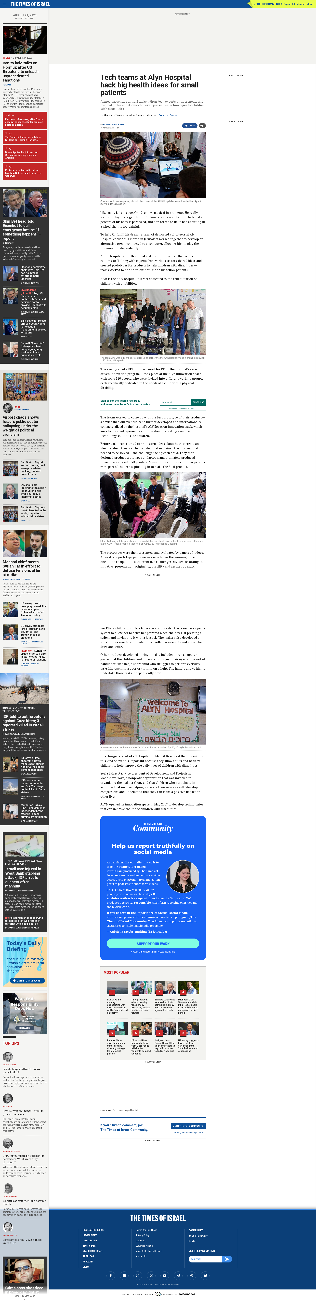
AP (24, 821)
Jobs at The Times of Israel (149, 1251)
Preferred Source (168, 115)
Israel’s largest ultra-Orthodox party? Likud (21, 1070)
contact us (141, 1256)
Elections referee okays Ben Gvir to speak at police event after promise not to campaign (24, 122)
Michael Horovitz (31, 283)
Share (191, 126)
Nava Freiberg (11, 579)
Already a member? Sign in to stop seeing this (153, 951)
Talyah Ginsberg (10, 1196)
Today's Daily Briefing (24, 946)
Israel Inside (90, 1240)
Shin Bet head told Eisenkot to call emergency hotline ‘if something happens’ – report (22, 230)
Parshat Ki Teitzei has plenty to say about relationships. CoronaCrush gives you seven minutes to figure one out (24, 1211)
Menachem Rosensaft (13, 1151)
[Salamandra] (187, 1294)
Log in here (197, 1132)
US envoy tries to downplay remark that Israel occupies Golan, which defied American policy (34, 609)
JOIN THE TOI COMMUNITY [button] (188, 1125)
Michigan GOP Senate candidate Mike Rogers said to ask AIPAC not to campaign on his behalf (188, 1006)
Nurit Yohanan (32, 928)
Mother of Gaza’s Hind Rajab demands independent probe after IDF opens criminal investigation (34, 810)
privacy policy (142, 1235)
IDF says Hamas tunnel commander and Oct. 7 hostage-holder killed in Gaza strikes (33, 786)
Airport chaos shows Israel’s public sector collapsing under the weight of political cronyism (21, 426)
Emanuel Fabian (12, 734)
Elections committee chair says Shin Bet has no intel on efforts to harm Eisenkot (33, 272)
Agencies (27, 619)
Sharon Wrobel (30, 478)
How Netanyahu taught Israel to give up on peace (23, 1112)
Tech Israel (118, 1110)
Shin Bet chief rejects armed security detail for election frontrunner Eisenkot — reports (34, 326)
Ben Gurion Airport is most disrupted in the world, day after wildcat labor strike (33, 512)
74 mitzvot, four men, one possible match (24, 1202)
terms (194, 408)
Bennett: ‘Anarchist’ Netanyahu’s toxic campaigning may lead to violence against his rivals (165, 1004)
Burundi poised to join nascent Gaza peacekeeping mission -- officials (21, 155)
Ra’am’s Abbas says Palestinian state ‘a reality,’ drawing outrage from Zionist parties (116, 1047)
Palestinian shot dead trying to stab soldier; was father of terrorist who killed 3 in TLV (24, 920)
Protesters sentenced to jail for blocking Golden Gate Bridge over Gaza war (23, 173)
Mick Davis (7, 1106)
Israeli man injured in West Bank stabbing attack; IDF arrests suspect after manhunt (23, 877)
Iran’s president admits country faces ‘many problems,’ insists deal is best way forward (140, 1006)
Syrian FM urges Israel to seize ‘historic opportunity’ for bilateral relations (33, 655)
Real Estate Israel (93, 1251)
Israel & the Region (93, 1230)
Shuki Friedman (9, 1065)
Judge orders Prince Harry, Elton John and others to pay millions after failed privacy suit (165, 1045)
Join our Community (268, 4)
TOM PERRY (25, 664)
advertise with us (144, 1246)
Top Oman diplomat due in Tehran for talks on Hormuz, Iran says (23, 138)
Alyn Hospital (131, 1110)
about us (140, 1240)
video (86, 1267)
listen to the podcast (29, 980)
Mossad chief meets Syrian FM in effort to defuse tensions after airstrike (21, 568)
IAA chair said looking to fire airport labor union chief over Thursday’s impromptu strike (33, 490)
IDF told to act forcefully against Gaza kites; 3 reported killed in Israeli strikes (23, 723)
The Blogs (88, 1256)
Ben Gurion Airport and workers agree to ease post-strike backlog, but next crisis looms (34, 468)
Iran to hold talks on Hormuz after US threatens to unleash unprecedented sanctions (21, 71)
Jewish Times (90, 1235)
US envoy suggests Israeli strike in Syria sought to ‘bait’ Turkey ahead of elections (188, 1045)
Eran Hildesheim (21, 410)
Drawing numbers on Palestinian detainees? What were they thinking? (24, 1159)
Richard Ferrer (10, 1235)
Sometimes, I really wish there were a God (22, 1241)
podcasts (88, 1261)
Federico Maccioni (113, 124)
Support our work (153, 943)
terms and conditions (146, 1230)
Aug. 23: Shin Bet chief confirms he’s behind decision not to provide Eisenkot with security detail (33, 301)
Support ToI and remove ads (299, 4)
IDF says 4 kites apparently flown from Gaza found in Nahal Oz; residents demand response (141, 1047)
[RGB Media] (160, 1294)
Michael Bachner (31, 312)
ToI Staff (7, 85)
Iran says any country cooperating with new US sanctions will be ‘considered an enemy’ (117, 1006)
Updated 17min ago (22, 57)
